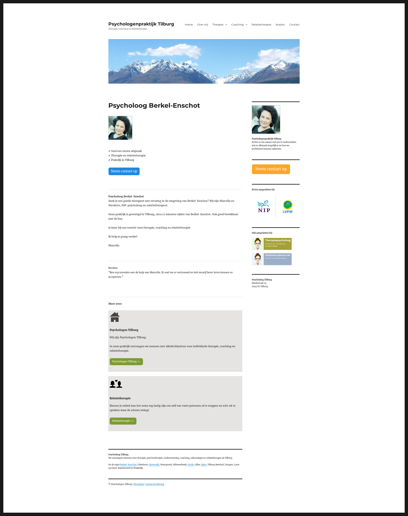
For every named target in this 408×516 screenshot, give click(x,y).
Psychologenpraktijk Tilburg (141, 24)
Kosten (280, 24)
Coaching (237, 24)
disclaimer (139, 484)
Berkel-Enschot (128, 464)
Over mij (202, 24)
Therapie (217, 24)
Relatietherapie (261, 24)
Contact (294, 24)
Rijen (203, 464)
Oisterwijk (154, 464)
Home (189, 24)
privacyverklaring (155, 484)
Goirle (191, 464)
